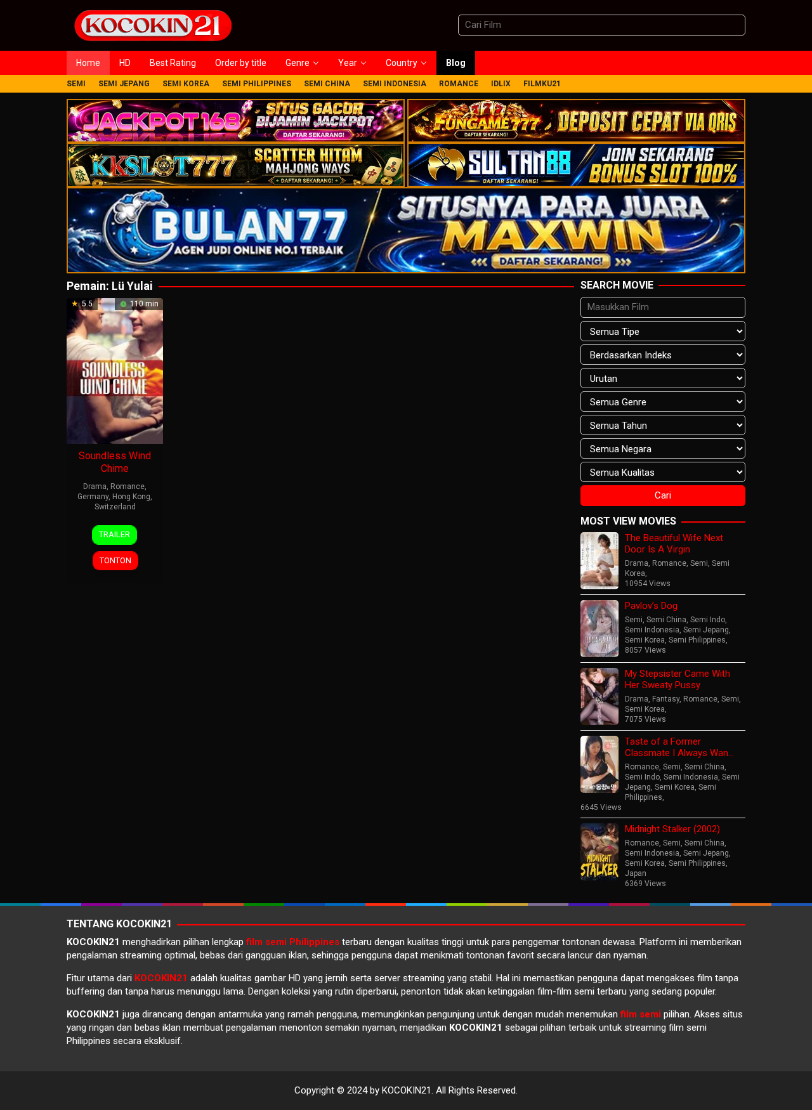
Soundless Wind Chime (115, 462)
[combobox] (601, 25)
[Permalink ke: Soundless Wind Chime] (115, 370)
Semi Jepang (706, 629)
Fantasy (665, 699)
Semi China (666, 619)
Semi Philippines (697, 640)
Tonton (115, 560)
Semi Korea (645, 640)
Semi (699, 563)
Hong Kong (131, 496)
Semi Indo (707, 619)
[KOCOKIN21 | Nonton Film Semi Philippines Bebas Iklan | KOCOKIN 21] (152, 24)
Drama (95, 486)
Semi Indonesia (652, 629)
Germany (92, 496)
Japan (635, 873)
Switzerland (115, 506)
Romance (127, 486)
